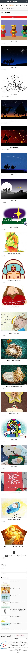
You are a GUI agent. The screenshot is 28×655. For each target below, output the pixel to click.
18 (25, 555)
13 (11, 555)
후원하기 (3, 636)
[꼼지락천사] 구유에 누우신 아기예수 (14, 386)
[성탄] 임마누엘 (14, 466)
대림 (3, 8)
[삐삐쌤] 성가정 (14, 439)
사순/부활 (18, 5)
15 (17, 555)
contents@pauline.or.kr (18, 650)
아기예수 (11, 8)
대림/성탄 (11, 5)
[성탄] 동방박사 (14, 41)
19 (2, 558)
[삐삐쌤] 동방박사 (14, 227)
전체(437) (14, 17)
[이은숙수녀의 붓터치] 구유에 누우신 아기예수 (14, 546)
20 (4, 558)
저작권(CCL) (11, 635)
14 (14, 555)
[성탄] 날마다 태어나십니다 (14, 492)
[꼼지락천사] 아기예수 (14, 333)
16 (19, 555)
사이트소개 (3, 635)
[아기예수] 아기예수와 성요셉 (14, 253)
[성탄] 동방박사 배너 (14, 121)
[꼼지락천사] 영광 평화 (14, 306)
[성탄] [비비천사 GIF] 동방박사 (14, 280)
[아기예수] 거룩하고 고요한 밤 (14, 519)
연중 (23, 5)
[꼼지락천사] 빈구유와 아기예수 (14, 360)
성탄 (6, 8)
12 (9, 555)
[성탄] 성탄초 (14, 94)
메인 (6, 5)
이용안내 (9, 636)
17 (22, 555)
